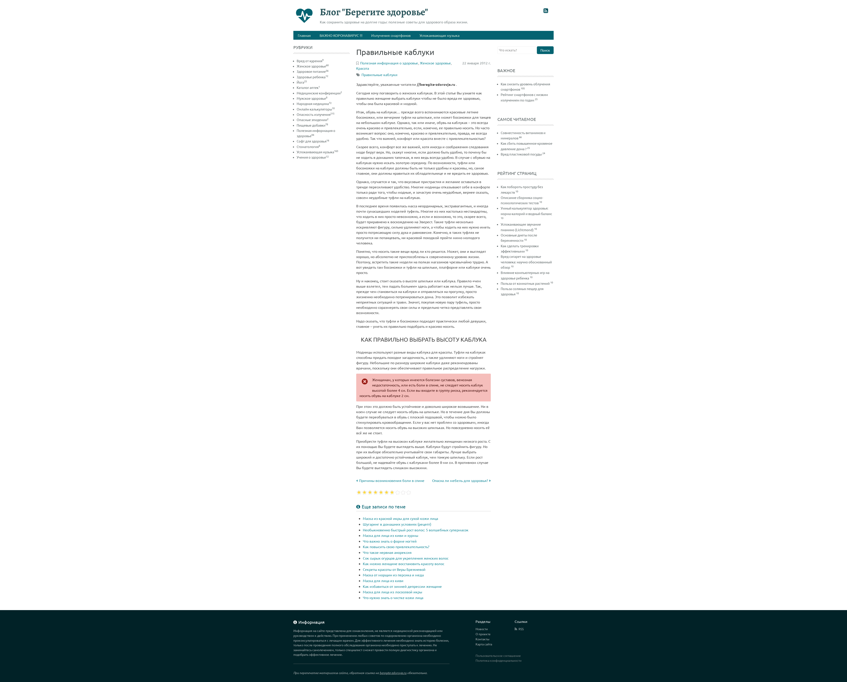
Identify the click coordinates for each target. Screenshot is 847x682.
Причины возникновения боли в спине (391, 480)
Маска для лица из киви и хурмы (390, 535)
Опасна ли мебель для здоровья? (460, 480)
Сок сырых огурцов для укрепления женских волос (405, 558)
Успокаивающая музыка (317, 152)
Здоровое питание (312, 71)
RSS (521, 629)
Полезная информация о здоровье (389, 63)
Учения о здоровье (313, 157)
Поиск (545, 50)
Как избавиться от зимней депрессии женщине (402, 586)
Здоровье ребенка (312, 77)
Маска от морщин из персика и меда (393, 575)
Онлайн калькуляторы (316, 109)
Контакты (482, 639)
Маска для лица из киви (383, 580)
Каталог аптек (308, 87)
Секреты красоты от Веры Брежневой (394, 569)
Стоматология (308, 146)
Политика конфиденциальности (498, 660)
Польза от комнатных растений (525, 283)
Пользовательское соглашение (498, 656)
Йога (302, 82)
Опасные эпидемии (312, 120)
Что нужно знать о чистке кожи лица (393, 597)
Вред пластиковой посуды (521, 154)
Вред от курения (310, 61)
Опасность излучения (315, 114)
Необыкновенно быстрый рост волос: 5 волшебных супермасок (415, 530)
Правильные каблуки (379, 74)
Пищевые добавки (312, 125)
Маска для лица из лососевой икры (392, 592)
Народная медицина (314, 103)
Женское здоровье (313, 66)
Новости (482, 629)
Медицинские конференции (319, 93)
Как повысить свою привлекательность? (396, 546)
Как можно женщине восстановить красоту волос (403, 563)
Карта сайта (484, 644)
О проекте (483, 634)
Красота (362, 68)
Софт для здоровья (313, 141)
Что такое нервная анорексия (387, 552)
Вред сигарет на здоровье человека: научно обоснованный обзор (526, 261)
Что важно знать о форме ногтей (390, 541)
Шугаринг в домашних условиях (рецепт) (397, 524)
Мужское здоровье (312, 98)
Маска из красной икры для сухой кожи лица (400, 518)
